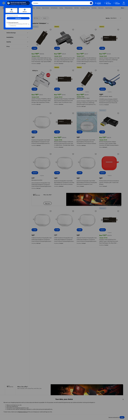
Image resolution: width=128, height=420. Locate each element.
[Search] (91, 3)
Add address (18, 18)
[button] (107, 3)
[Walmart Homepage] (4, 3)
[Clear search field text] (87, 3)
